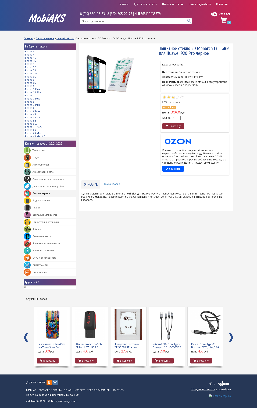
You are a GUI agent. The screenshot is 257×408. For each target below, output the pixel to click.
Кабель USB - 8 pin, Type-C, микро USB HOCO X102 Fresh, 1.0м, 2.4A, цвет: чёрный (167, 345)
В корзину (174, 126)
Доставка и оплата (145, 4)
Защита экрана (45, 38)
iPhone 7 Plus (32, 98)
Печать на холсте (173, 4)
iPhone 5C (30, 76)
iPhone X (29, 108)
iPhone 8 (29, 101)
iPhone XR (30, 114)
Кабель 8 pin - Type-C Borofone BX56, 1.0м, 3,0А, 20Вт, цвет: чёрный (205, 345)
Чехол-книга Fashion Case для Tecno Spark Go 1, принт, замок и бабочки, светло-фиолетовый (51, 345)
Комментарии (111, 184)
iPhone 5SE (30, 73)
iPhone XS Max (32, 133)
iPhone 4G (30, 57)
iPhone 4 (29, 54)
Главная (123, 4)
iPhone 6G (30, 86)
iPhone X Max (32, 111)
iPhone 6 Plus (32, 89)
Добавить (174, 168)
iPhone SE (30, 120)
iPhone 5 (29, 64)
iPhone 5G (30, 67)
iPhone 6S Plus (32, 92)
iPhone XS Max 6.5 (34, 136)
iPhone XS (30, 130)
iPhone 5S (30, 70)
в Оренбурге (211, 389)
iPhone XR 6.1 (32, 117)
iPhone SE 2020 (33, 126)
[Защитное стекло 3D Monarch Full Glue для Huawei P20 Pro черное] (110, 74)
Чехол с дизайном (200, 4)
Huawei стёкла (65, 38)
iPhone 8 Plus (32, 104)
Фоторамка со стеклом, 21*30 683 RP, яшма (127, 345)
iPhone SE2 (30, 123)
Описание (91, 184)
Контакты (222, 4)
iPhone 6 (29, 79)
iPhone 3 (29, 51)
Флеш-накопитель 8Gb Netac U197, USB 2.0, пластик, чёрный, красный (90, 345)
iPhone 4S (30, 61)
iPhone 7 (29, 95)
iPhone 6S (30, 82)
